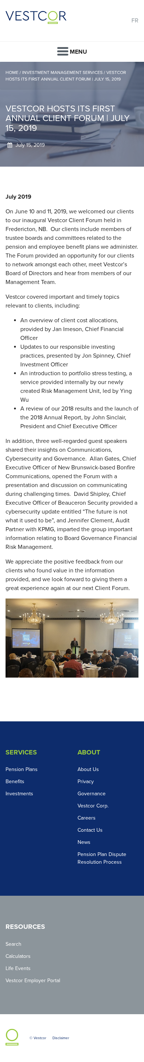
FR (134, 20)
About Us (88, 769)
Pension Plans (22, 769)
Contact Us (90, 830)
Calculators (18, 956)
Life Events (18, 968)
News (84, 842)
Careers (87, 818)
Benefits (15, 781)
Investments (19, 794)
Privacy (86, 781)
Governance (92, 794)
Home (13, 72)
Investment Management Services (63, 72)
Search (13, 944)
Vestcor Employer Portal (33, 980)
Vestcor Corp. (93, 806)
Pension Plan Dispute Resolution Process (102, 858)
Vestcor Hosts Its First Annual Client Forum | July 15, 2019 (66, 76)
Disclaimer (60, 1038)
